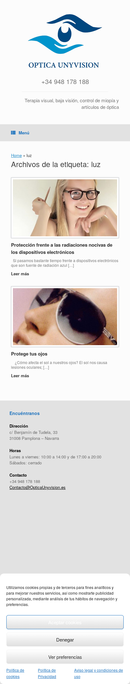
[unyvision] (65, 41)
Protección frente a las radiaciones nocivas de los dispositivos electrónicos (61, 248)
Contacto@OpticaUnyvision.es (37, 487)
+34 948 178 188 (65, 81)
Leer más (20, 274)
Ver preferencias (65, 656)
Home (16, 155)
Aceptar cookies (65, 622)
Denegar (65, 639)
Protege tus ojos (29, 353)
